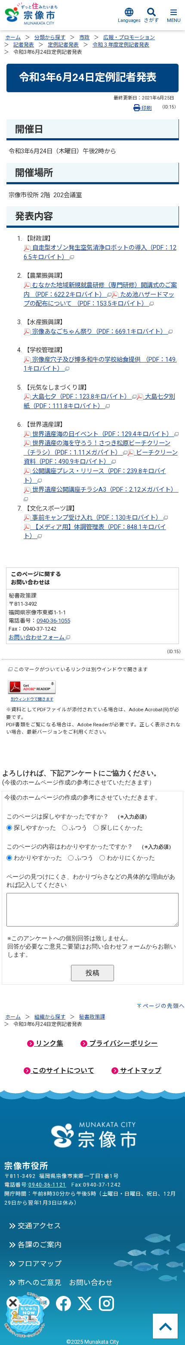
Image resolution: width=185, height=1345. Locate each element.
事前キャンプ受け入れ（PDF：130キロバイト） (97, 517)
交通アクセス (38, 1225)
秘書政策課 (92, 1017)
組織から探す (49, 1017)
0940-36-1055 (53, 620)
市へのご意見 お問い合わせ (64, 1282)
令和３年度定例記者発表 (120, 45)
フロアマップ (39, 1263)
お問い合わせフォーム (37, 637)
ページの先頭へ (164, 1006)
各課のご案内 (39, 1244)
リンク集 (48, 1043)
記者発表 (23, 45)
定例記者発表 (63, 45)
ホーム (13, 37)
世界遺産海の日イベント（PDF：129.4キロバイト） (102, 434)
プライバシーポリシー (122, 1043)
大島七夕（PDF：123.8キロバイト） (81, 396)
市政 (84, 37)
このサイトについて (62, 1070)
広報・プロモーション (129, 37)
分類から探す (49, 37)
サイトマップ (139, 1070)
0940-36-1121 (47, 1185)
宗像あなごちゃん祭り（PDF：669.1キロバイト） (99, 331)
